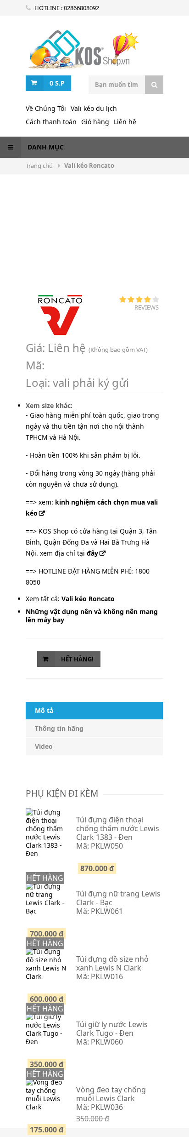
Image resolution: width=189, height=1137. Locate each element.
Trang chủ (40, 165)
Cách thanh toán (51, 121)
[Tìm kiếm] (154, 84)
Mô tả (44, 710)
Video (44, 746)
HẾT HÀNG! (77, 659)
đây (92, 553)
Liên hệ (125, 121)
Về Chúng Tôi (46, 108)
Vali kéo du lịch (94, 108)
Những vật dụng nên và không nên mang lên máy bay (92, 615)
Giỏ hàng (95, 121)
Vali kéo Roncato (83, 52)
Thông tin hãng (59, 728)
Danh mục (45, 147)
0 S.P (57, 83)
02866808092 (81, 8)
